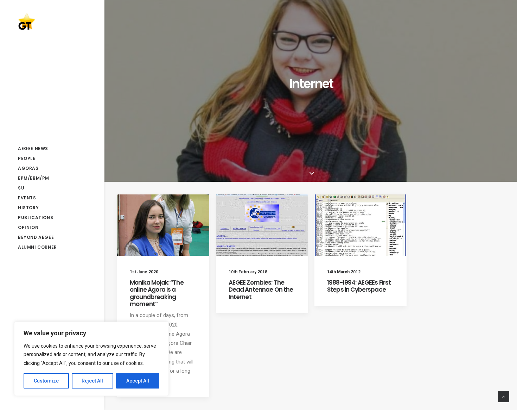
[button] (163, 225)
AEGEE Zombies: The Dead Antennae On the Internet (261, 289)
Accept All (137, 381)
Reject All (92, 381)
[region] (91, 359)
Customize (46, 381)
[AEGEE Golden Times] (51, 21)
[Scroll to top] (503, 396)
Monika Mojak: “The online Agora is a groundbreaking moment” (157, 293)
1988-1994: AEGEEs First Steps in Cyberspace (359, 286)
